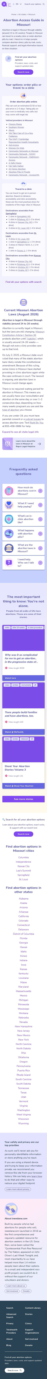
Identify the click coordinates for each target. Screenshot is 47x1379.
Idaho (24, 951)
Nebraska (24, 1017)
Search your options (33, 4)
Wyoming (23, 1123)
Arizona (24, 907)
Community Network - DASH (22, 154)
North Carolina (23, 1044)
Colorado (23, 920)
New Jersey (23, 1030)
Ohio (23, 1052)
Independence (23, 861)
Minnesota (23, 1004)
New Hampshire (23, 1026)
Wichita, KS (23, 267)
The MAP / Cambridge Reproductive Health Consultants (24, 141)
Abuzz (11, 130)
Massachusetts (23, 991)
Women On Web (16, 148)
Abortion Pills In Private (19, 172)
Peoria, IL (21, 250)
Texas (23, 1092)
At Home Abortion (17, 169)
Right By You (36, 422)
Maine (23, 982)
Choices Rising (15, 124)
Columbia (23, 857)
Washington (23, 1110)
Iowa (23, 964)
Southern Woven (16, 127)
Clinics (28, 1323)
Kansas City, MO (25, 222)
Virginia (24, 1105)
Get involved (12, 1291)
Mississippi (23, 1008)
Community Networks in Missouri (23, 151)
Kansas (23, 969)
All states (22, 14)
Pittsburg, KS (23, 219)
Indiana (23, 960)
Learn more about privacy (17, 1189)
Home (13, 14)
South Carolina (23, 1079)
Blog (8, 1345)
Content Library (32, 1308)
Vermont (23, 1101)
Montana (23, 1013)
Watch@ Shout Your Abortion (19, 786)
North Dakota (23, 1048)
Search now (23, 72)
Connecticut (23, 925)
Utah (23, 1097)
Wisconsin (23, 1119)
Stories (29, 1314)
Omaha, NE (23, 270)
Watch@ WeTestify (14, 732)
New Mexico (23, 1035)
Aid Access (14, 145)
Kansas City (24, 866)
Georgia (23, 942)
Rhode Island (24, 1074)
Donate (26, 1291)
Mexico (23, 995)
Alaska (23, 903)
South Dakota (23, 1083)
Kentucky (23, 973)
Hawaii (23, 947)
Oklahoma (23, 1057)
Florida (23, 938)
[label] (17, 4)
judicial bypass (33, 419)
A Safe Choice (15, 163)
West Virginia (23, 1114)
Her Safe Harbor (16, 166)
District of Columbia (23, 933)
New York (23, 1039)
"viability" (31, 338)
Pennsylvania (23, 1066)
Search (9, 1308)
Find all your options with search (24, 281)
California (24, 916)
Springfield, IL (23, 242)
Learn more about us (15, 1286)
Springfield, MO (24, 216)
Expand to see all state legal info (20, 431)
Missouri (31, 14)
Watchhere (10, 678)
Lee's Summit (23, 870)
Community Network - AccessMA (24, 175)
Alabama (23, 898)
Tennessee (23, 1088)
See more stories (23, 799)
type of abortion (10, 409)
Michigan (23, 1000)
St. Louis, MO (24, 228)
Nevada (23, 1022)
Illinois (23, 955)
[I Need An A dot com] (6, 4)
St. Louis (23, 879)
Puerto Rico (23, 1070)
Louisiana (23, 978)
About (9, 1339)
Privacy (9, 1323)
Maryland (23, 986)
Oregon (24, 1061)
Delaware (23, 929)
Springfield (11, 213)
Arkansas (23, 911)
